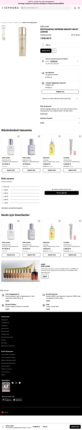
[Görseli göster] (3, 27)
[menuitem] (75, 8)
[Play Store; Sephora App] (7, 399)
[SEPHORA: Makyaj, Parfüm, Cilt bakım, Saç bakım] (11, 8)
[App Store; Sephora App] (18, 399)
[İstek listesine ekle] (18, 136)
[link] (62, 193)
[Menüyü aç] (2, 8)
